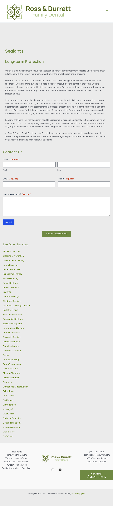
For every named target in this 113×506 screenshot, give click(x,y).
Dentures (7, 382)
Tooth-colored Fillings (13, 328)
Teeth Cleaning (10, 265)
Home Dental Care (11, 269)
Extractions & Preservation (15, 386)
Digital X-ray (9, 431)
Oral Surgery (9, 400)
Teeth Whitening (11, 359)
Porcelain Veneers (11, 341)
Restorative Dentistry (13, 319)
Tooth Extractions (11, 332)
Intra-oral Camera (11, 427)
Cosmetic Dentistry (12, 337)
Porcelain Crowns (11, 346)
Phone (66, 178)
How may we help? (17, 194)
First (5, 170)
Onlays (6, 355)
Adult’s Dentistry (11, 287)
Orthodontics (9, 404)
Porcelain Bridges (11, 377)
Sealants (7, 292)
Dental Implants (10, 368)
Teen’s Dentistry (10, 283)
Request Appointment (56, 233)
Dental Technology (12, 422)
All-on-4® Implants (11, 373)
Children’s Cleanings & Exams (16, 305)
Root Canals (8, 395)
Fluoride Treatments (12, 314)
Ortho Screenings (11, 296)
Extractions (8, 391)
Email (10, 178)
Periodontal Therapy (12, 273)
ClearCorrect (9, 413)
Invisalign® (8, 409)
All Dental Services (11, 251)
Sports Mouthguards (12, 323)
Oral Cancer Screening (13, 260)
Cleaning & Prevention (13, 255)
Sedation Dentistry (12, 418)
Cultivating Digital (78, 494)
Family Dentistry (10, 278)
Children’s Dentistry (12, 301)
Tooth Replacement (12, 364)
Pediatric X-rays (10, 310)
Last (59, 170)
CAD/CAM (8, 436)
